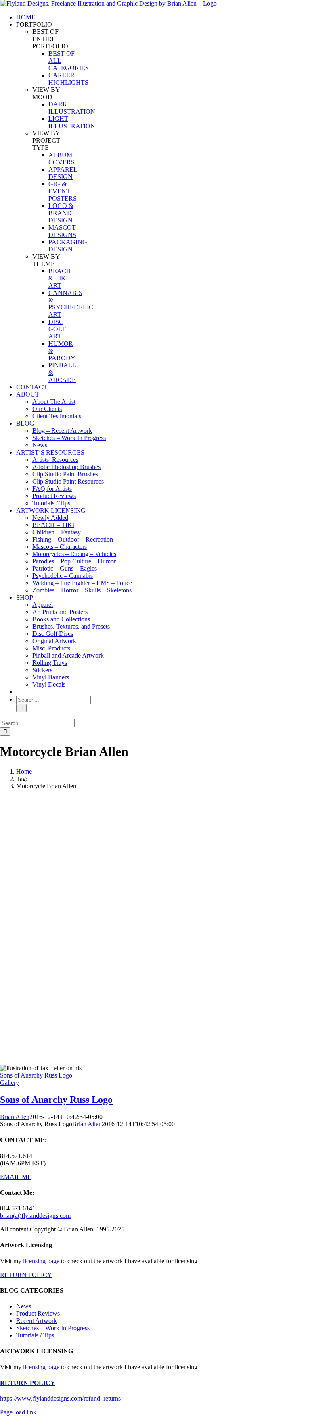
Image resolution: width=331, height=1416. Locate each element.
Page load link (18, 1412)
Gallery (9, 1082)
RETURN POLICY (26, 1274)
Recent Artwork (36, 1320)
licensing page (41, 1261)
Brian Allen (14, 1116)
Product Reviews (38, 1313)
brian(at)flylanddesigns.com (35, 1215)
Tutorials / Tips (35, 1335)
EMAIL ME (15, 1176)
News (23, 1306)
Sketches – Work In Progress (53, 1328)
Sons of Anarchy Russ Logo (36, 1075)
